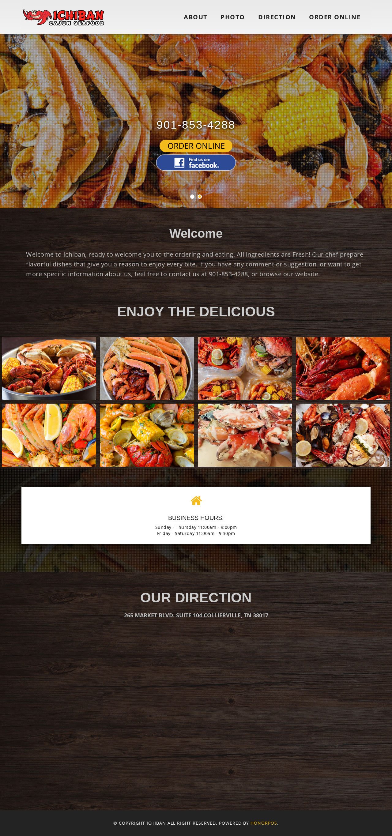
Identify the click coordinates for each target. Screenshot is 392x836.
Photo (233, 17)
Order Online (334, 17)
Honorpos (264, 823)
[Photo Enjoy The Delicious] (49, 368)
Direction (277, 17)
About (196, 17)
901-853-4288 (196, 125)
